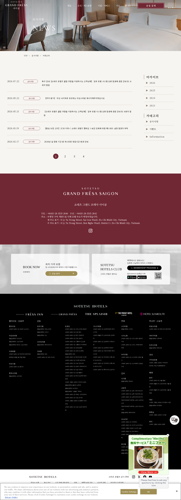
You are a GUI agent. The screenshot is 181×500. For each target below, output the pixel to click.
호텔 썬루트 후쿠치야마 (128, 412)
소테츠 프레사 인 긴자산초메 (73, 348)
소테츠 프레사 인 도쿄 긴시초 (74, 397)
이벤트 (153, 129)
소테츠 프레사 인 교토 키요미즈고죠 (132, 394)
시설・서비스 (104, 5)
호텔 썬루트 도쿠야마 (155, 338)
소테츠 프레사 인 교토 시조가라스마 (132, 390)
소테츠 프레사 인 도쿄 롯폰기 (74, 372)
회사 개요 (47, 482)
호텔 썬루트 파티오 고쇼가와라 (18, 344)
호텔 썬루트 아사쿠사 (71, 388)
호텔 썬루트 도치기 (42, 332)
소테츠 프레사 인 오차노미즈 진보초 (76, 329)
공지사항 (35, 55)
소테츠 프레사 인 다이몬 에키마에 (75, 360)
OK (148, 491)
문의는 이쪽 (35, 482)
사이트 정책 (101, 482)
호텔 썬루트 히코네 (127, 381)
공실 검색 (151, 5)
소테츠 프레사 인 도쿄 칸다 (73, 332)
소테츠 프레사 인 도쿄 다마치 (74, 369)
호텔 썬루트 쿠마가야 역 (44, 344)
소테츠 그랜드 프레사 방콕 (157, 424)
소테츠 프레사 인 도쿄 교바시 (74, 338)
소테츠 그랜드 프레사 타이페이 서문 (160, 402)
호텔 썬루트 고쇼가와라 (16, 341)
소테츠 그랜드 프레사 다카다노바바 (75, 382)
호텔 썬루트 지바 (42, 354)
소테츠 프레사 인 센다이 (16, 366)
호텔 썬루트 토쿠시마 (155, 348)
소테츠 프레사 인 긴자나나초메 (74, 351)
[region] (90, 491)
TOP (25, 55)
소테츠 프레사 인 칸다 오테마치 (74, 335)
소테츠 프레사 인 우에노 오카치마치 (76, 394)
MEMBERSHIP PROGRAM (145, 268)
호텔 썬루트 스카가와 (15, 376)
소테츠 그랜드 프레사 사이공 (157, 415)
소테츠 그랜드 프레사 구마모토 (158, 362)
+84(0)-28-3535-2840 (57, 213)
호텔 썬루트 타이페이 (155, 405)
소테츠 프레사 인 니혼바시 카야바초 (76, 344)
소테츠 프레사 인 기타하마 (129, 422)
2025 (152, 90)
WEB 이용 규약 (87, 482)
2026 (152, 82)
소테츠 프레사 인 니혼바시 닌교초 (75, 341)
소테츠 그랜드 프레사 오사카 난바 (131, 428)
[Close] (177, 491)
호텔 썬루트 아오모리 (15, 338)
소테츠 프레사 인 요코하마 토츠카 (103, 348)
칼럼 (75, 482)
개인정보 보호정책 (116, 482)
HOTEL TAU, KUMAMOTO (157, 365)
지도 (118, 5)
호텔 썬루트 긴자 (70, 354)
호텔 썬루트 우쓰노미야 (44, 329)
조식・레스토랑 (85, 5)
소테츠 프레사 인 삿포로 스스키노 (19, 329)
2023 (152, 105)
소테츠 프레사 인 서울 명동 (157, 380)
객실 (69, 5)
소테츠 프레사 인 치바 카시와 (46, 357)
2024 (152, 98)
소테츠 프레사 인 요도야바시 (129, 431)
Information (157, 136)
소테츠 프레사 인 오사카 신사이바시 (132, 425)
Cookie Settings (129, 491)
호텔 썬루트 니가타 (127, 329)
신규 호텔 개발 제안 (62, 482)
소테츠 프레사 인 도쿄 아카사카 (74, 363)
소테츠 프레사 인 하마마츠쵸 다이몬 (76, 357)
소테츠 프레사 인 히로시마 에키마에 (160, 329)
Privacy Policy (11, 497)
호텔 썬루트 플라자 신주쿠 (73, 385)
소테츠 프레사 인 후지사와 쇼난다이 (104, 369)
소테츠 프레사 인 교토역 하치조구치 (132, 397)
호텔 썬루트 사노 (42, 335)
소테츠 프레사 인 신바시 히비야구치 (76, 366)
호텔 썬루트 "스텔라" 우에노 (73, 391)
